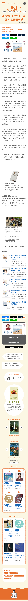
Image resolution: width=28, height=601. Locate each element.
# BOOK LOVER (7, 27)
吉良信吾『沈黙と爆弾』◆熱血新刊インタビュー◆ (8, 557)
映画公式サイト (9, 241)
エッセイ (17, 11)
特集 (16, 553)
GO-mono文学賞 (14, 573)
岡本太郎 (5, 31)
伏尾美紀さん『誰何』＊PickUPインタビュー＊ (19, 486)
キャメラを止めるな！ (8, 29)
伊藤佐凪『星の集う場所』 (19, 532)
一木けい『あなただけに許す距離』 (8, 507)
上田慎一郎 (19, 29)
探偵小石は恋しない (19, 575)
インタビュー (17, 483)
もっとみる (13, 462)
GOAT (6, 573)
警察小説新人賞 (8, 575)
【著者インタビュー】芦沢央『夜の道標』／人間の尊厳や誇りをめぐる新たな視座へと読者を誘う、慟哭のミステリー (13, 356)
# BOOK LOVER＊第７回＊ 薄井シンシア (18, 269)
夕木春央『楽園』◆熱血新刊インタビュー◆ (19, 507)
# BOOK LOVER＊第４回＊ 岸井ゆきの (18, 303)
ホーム (4, 11)
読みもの (11, 11)
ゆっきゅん (7, 578)
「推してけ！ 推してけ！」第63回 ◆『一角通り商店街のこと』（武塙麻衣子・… (8, 535)
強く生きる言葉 (14, 31)
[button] (6, 427)
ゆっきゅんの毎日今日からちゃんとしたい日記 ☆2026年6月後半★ (8, 486)
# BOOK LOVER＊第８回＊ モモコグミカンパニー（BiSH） (18, 257)
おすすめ (6, 529)
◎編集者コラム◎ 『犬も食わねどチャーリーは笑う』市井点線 (11, 364)
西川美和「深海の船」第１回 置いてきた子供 (19, 557)
